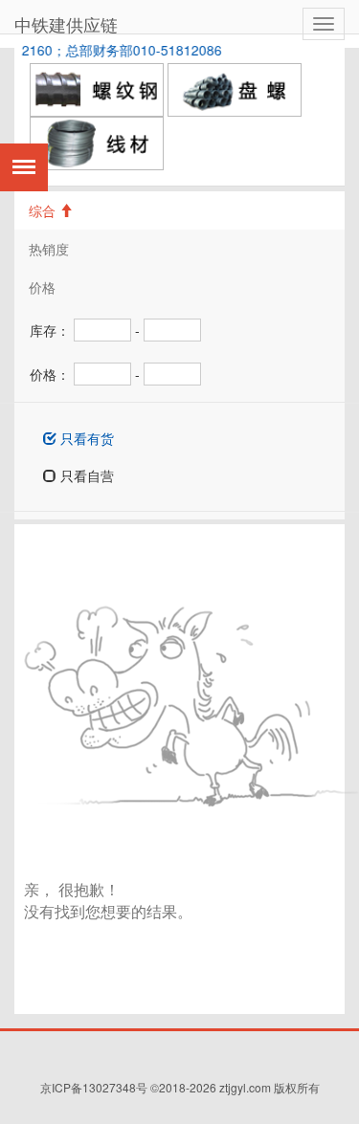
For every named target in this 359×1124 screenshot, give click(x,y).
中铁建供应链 (66, 23)
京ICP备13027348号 (93, 1087)
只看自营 (85, 475)
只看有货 (85, 438)
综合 (44, 210)
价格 (42, 287)
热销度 (49, 248)
